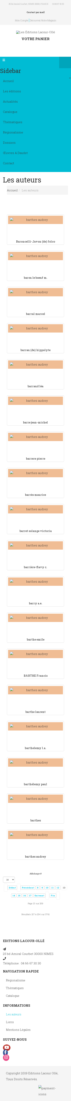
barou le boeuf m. (35, 278)
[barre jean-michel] (35, 401)
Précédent (28, 887)
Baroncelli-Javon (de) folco (35, 241)
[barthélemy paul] (35, 762)
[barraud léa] (35, 364)
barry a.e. (35, 603)
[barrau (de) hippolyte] (35, 328)
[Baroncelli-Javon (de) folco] (35, 220)
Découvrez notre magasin (43, 20)
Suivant (39, 895)
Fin (53, 895)
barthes (35, 820)
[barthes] (35, 799)
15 (19, 895)
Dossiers (9, 143)
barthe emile (35, 639)
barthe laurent (35, 712)
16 (24, 895)
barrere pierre (35, 458)
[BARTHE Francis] (35, 654)
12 (58, 887)
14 (13, 895)
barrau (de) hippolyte (35, 350)
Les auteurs (13, 1014)
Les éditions (12, 91)
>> (58, 896)
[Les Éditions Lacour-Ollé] (35, 32)
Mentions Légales (18, 1030)
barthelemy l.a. (35, 748)
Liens (10, 1022)
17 (30, 895)
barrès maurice (35, 495)
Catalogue (10, 112)
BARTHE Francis (36, 676)
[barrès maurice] (35, 473)
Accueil (8, 81)
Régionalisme (13, 132)
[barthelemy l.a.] (35, 726)
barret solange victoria (36, 531)
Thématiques (12, 122)
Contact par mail (36, 12)
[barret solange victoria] (35, 509)
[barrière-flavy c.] (35, 545)
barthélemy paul (35, 784)
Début (12, 887)
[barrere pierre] (35, 437)
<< (5, 888)
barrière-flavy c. (35, 567)
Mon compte (21, 20)
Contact (8, 163)
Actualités (10, 101)
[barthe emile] (35, 618)
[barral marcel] (35, 292)
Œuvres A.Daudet (15, 153)
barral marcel (35, 314)
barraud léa (35, 386)
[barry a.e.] (35, 581)
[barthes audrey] (35, 835)
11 (52, 887)
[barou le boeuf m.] (35, 256)
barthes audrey (35, 856)
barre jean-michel (35, 422)
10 (47, 887)
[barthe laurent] (35, 690)
